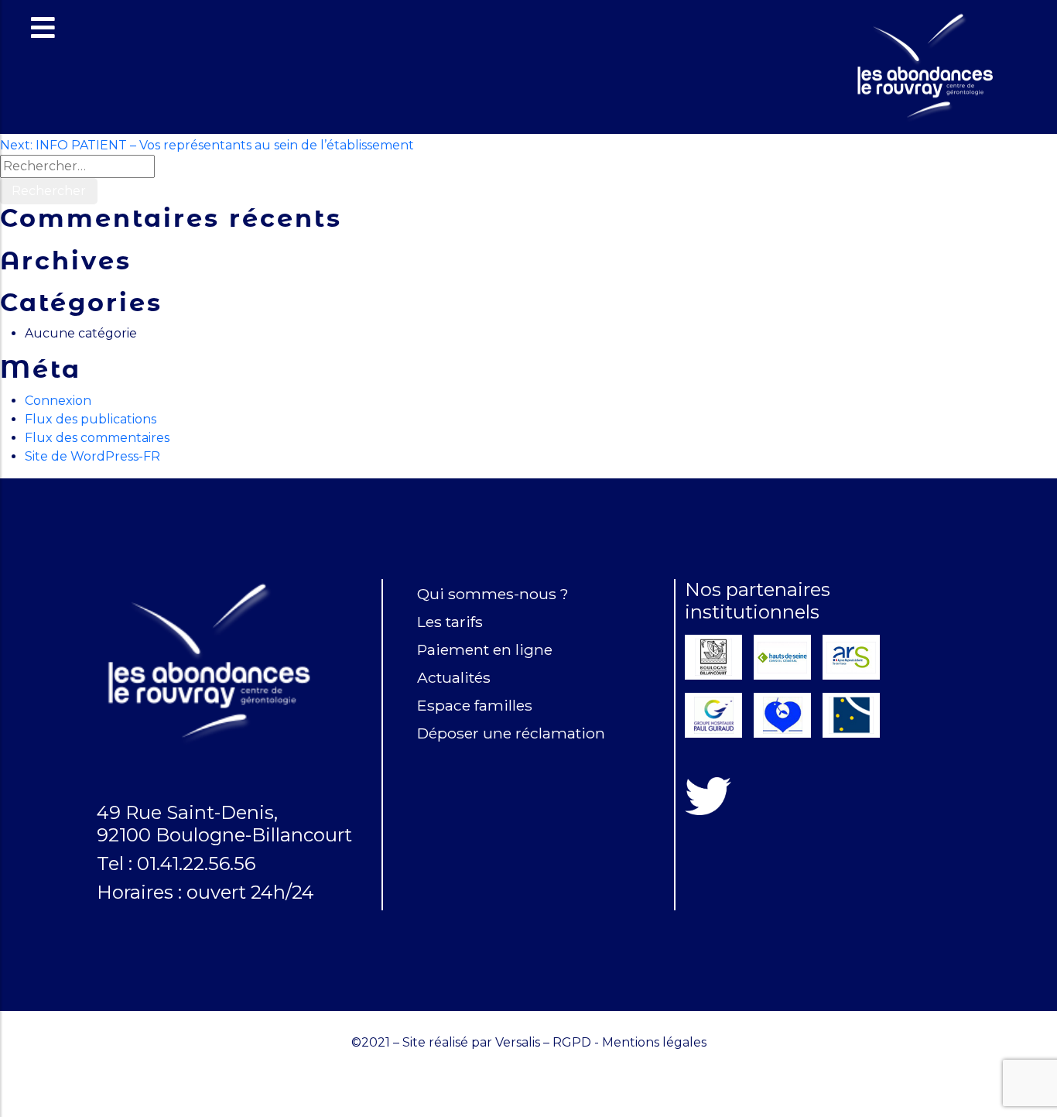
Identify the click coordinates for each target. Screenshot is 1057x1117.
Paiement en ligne (484, 649)
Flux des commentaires (97, 437)
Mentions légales (654, 1042)
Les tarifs (450, 621)
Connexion (58, 400)
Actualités (454, 677)
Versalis (517, 1042)
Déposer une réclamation (511, 733)
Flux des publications (90, 419)
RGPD (571, 1042)
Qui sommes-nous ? (493, 593)
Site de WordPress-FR (92, 456)
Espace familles (474, 705)
